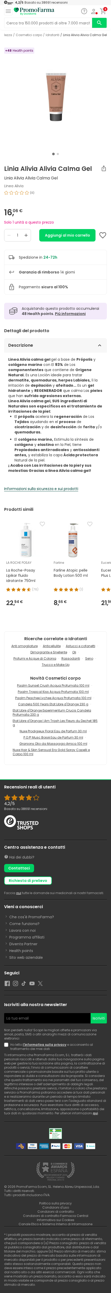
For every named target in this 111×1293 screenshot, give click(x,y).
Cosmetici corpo (29, 35)
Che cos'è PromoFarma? (31, 917)
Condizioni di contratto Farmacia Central (55, 1216)
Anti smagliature (24, 646)
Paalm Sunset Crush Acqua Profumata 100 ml (53, 685)
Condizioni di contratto (55, 1211)
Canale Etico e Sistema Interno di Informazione (55, 1224)
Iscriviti (99, 1018)
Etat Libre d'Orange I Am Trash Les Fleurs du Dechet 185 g (55, 723)
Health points (21, 950)
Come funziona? (24, 923)
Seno (89, 658)
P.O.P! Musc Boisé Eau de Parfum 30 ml (53, 737)
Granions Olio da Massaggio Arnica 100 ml (53, 743)
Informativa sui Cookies (55, 1220)
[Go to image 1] (53, 154)
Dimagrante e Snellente (48, 652)
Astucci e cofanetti (80, 646)
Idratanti (52, 35)
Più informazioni (70, 313)
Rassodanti (70, 658)
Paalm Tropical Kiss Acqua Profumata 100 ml (53, 691)
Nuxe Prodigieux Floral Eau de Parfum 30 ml (53, 731)
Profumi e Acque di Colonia (34, 658)
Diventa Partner (23, 944)
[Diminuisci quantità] (9, 235)
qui (18, 893)
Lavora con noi (22, 930)
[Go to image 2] (58, 154)
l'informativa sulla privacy (44, 1044)
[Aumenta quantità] (26, 235)
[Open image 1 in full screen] (56, 99)
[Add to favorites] (103, 235)
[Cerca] (99, 23)
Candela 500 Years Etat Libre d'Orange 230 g (53, 704)
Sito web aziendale (26, 957)
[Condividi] (104, 168)
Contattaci (19, 868)
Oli (74, 652)
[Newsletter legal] (7, 1047)
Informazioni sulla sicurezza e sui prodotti (41, 488)
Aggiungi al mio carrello (67, 235)
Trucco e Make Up (55, 664)
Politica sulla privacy (55, 1203)
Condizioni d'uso (55, 1207)
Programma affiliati (26, 937)
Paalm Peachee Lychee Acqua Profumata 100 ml (53, 698)
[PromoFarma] (34, 11)
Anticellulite (52, 646)
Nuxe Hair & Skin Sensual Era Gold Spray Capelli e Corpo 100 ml (51, 752)
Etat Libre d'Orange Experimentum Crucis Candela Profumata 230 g (52, 712)
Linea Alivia (13, 186)
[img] (55, 195)
